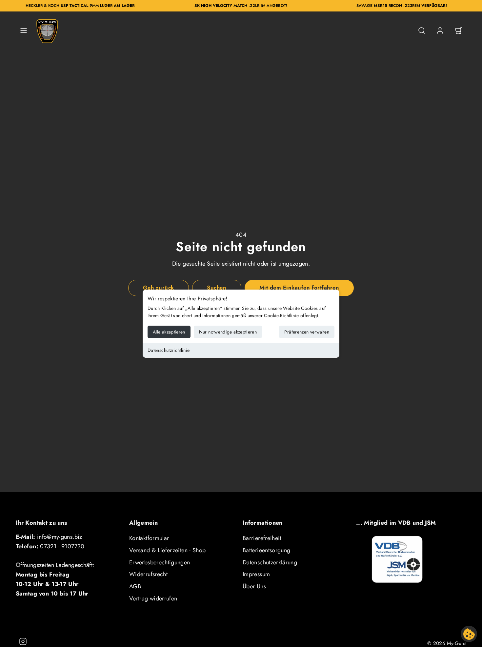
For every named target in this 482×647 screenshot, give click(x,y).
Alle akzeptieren (169, 332)
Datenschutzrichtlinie (169, 350)
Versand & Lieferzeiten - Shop (167, 550)
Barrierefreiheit (262, 538)
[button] (23, 30)
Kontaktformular (149, 538)
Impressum (256, 574)
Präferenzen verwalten (306, 332)
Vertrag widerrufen (153, 598)
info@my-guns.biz (59, 537)
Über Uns (254, 586)
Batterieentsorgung (266, 550)
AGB (135, 586)
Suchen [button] (216, 288)
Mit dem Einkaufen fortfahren (299, 288)
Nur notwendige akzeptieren (228, 332)
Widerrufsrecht (148, 574)
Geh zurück (158, 288)
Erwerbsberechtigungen (159, 562)
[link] (440, 30)
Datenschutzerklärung (270, 562)
